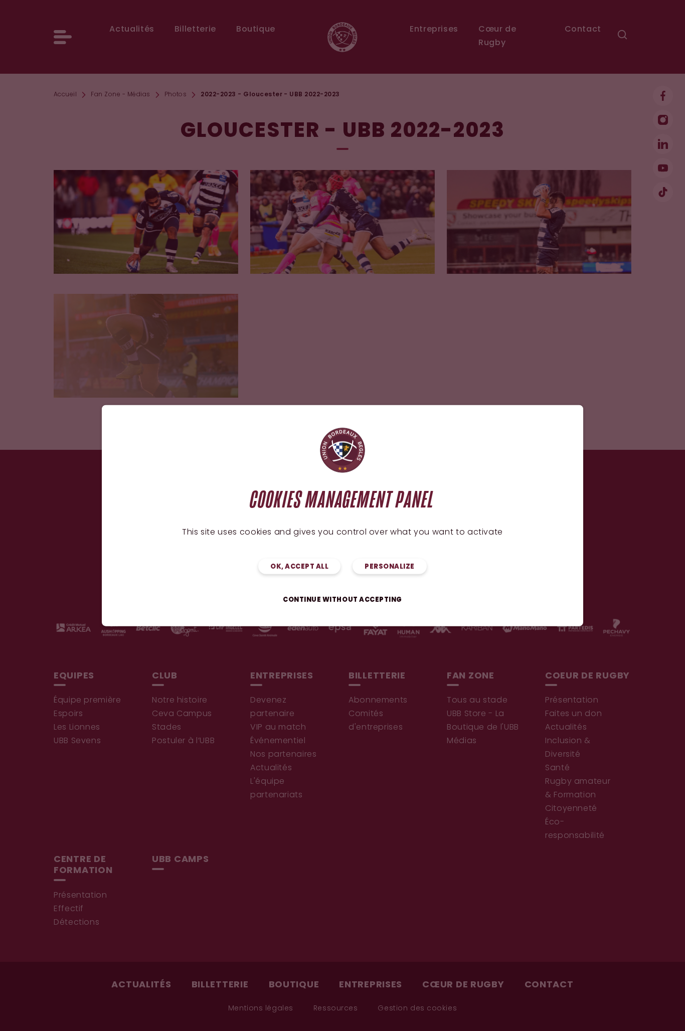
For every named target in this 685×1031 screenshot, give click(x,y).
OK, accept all (299, 566)
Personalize (390, 566)
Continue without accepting (342, 599)
